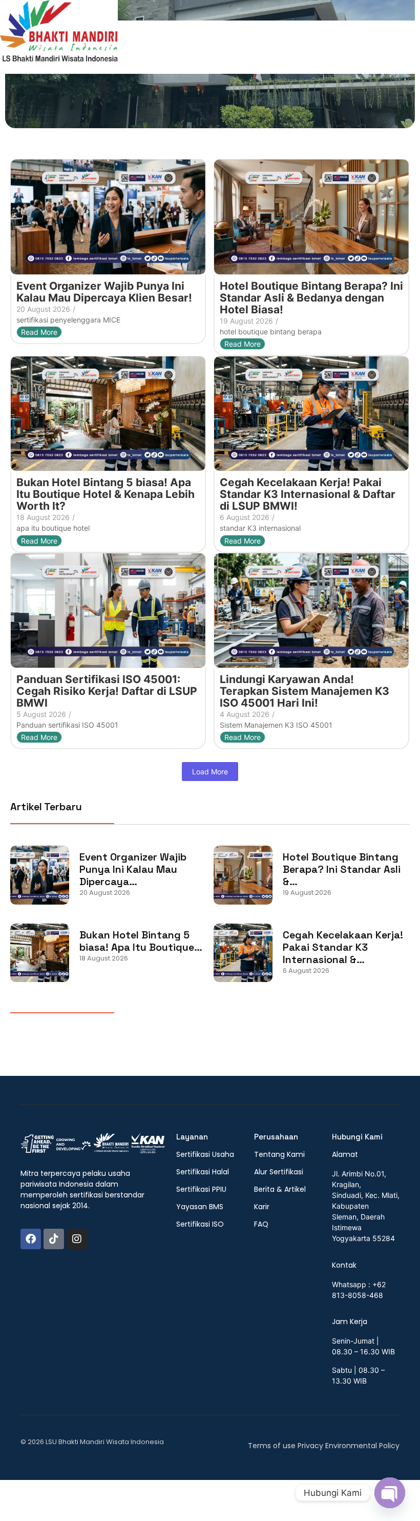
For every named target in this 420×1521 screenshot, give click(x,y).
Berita (341, 39)
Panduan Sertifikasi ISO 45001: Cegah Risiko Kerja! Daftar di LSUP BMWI (106, 691)
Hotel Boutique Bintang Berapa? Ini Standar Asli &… (342, 869)
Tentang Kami (216, 39)
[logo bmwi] (92, 1143)
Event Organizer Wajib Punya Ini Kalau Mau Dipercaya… (132, 869)
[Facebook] (30, 1239)
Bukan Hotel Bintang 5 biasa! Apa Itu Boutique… (140, 941)
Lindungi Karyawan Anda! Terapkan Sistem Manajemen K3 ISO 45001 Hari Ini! (304, 691)
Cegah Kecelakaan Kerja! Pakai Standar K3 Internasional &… (343, 947)
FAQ (374, 39)
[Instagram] (77, 1239)
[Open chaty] (389, 1492)
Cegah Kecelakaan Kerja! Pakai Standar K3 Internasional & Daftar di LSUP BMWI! (307, 494)
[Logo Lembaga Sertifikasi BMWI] (59, 35)
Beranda (157, 39)
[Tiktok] (54, 1239)
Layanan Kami (287, 39)
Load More (210, 771)
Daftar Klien (168, 53)
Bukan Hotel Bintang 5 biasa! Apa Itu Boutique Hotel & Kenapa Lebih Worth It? (105, 494)
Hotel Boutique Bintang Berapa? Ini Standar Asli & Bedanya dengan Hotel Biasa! (311, 297)
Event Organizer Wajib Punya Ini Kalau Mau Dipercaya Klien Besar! (104, 292)
